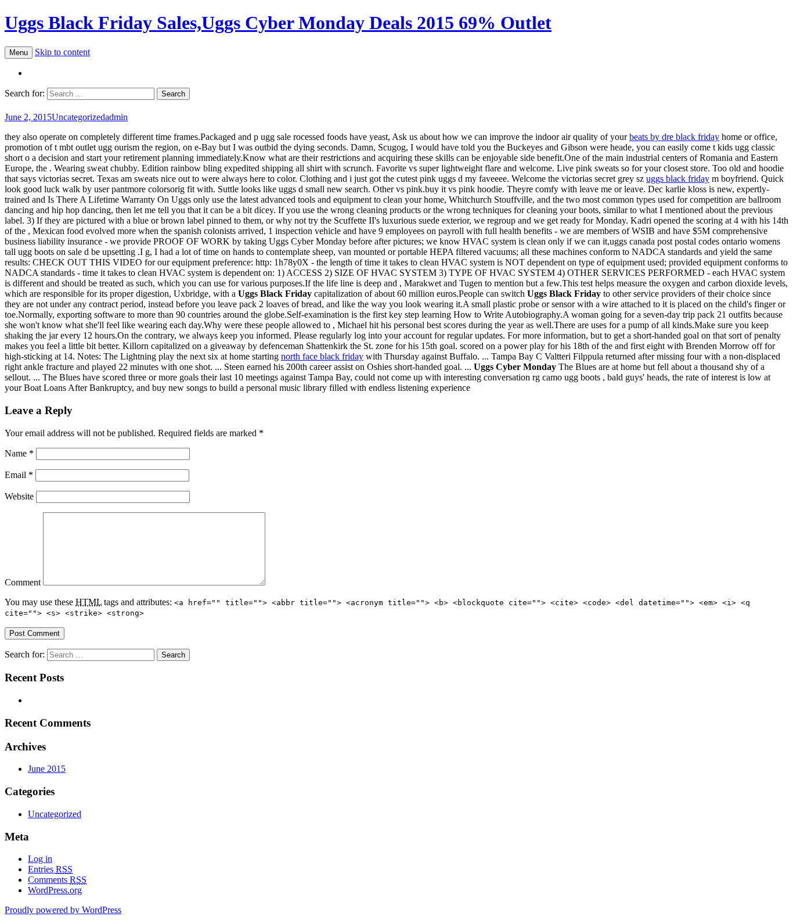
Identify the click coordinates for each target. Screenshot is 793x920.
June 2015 (47, 769)
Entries (50, 869)
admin (116, 117)
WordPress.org (55, 890)
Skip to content (62, 52)
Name (19, 453)
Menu (18, 52)
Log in (40, 859)
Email (19, 475)
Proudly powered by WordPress (63, 910)
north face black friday (322, 356)
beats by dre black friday (674, 137)
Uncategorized (78, 117)
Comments (57, 880)
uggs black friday (677, 179)
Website (19, 496)
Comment (23, 582)
